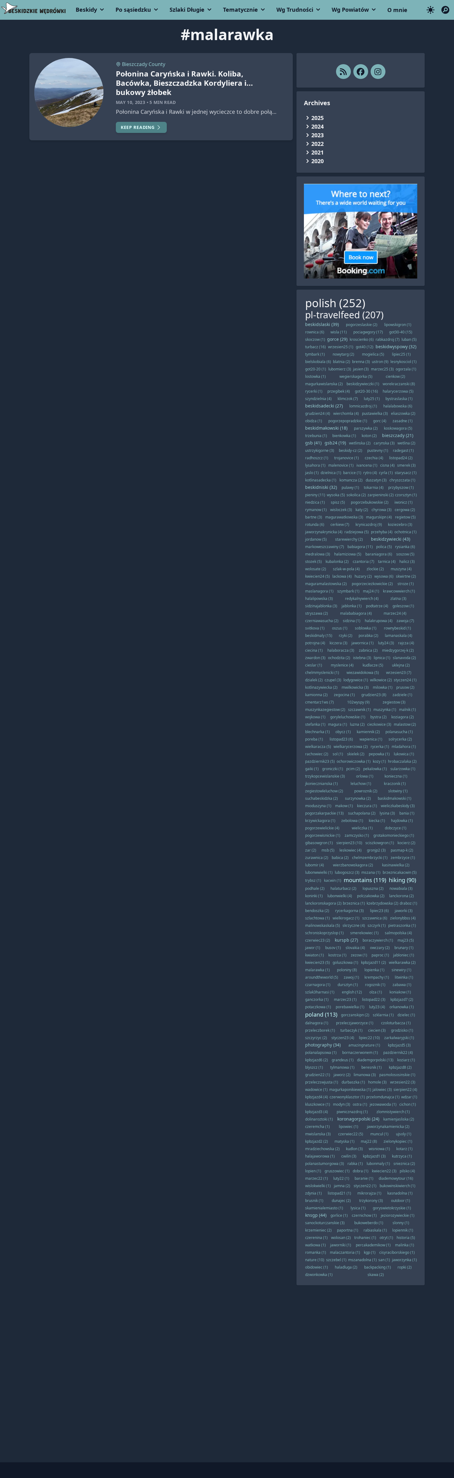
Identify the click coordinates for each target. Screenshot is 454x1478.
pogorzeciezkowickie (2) (372, 583)
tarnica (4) (387, 561)
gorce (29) (337, 339)
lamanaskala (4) (398, 635)
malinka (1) (404, 1245)
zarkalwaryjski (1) (399, 1037)
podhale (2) (315, 888)
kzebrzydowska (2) (382, 903)
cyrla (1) (386, 472)
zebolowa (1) (352, 820)
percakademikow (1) (373, 1245)
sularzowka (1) (402, 768)
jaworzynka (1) (404, 1259)
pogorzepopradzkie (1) (347, 420)
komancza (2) (351, 480)
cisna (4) (387, 465)
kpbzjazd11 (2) (373, 962)
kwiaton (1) (314, 955)
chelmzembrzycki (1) (370, 857)
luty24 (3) (386, 643)
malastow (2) (405, 724)
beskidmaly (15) (318, 635)
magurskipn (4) (379, 517)
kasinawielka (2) (396, 865)
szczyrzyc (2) (316, 1037)
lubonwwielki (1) (319, 872)
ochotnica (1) (405, 532)
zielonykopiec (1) (398, 1141)
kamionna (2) (316, 694)
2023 (317, 135)
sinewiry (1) (401, 969)
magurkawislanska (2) (324, 383)
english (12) (352, 992)
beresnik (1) (371, 1067)
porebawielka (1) (350, 1006)
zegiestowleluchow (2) (324, 791)
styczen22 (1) (365, 1185)
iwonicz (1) (403, 502)
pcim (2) (353, 768)
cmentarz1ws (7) (319, 702)
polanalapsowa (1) (321, 1052)
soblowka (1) (365, 628)
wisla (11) (338, 332)
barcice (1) (352, 472)
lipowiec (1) (348, 1126)
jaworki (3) (404, 910)
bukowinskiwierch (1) (397, 1185)
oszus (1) (339, 628)
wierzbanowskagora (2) (353, 865)
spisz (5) (338, 502)
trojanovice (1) (346, 457)
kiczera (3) (338, 643)
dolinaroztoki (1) (319, 1119)
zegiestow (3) (394, 702)
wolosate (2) (315, 569)
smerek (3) (406, 465)
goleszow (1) (403, 606)
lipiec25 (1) (401, 354)
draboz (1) (408, 903)
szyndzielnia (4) (318, 398)
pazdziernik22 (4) (398, 1052)
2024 (317, 126)
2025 (317, 118)
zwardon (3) (315, 657)
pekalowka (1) (375, 768)
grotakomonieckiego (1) (393, 835)
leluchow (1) (361, 783)
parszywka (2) (366, 428)
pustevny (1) (377, 450)
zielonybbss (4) (403, 918)
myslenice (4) (342, 665)
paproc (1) (380, 955)
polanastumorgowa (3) (324, 1163)
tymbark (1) (315, 354)
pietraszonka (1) (402, 925)
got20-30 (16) (366, 391)
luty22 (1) (341, 1178)
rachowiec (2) (316, 754)
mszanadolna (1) (362, 1259)
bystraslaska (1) (399, 398)
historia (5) (406, 1237)
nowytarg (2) (343, 354)
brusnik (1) (314, 1200)
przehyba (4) (382, 532)
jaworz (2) (342, 1074)
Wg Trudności (294, 9)
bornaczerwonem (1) (360, 1052)
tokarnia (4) (374, 487)
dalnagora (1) (316, 1023)
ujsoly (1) (403, 1134)
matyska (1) (344, 1141)
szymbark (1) (348, 591)
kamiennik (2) (368, 731)
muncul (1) (379, 1134)
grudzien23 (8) (373, 694)
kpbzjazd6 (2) (316, 1060)
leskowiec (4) (350, 850)
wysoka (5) (336, 494)
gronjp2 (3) (376, 850)
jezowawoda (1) (383, 1104)
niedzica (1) (315, 502)
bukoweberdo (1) (368, 1222)
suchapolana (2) (362, 813)
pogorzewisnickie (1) (322, 835)
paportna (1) (347, 1230)
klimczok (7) (348, 398)
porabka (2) (368, 635)
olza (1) (375, 992)
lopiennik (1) (402, 1230)
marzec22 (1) (316, 1178)
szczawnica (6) (374, 918)
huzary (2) (363, 576)
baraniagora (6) (378, 554)
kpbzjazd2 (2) (316, 1141)
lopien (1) (313, 1171)
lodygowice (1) (355, 680)
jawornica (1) (362, 643)
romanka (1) (315, 1252)
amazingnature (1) (364, 1045)
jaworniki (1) (340, 1245)
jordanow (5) (316, 539)
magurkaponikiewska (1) (350, 1089)
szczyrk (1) (377, 925)
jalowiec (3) (382, 1089)
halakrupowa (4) (379, 620)
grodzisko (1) (402, 1030)
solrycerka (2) (400, 739)
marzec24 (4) (395, 613)
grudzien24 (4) (317, 413)
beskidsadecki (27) (324, 406)
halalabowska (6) (397, 406)
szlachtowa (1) (317, 918)
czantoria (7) (363, 561)
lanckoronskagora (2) (323, 903)
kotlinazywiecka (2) (321, 687)
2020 (317, 161)
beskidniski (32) (321, 487)
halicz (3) (407, 561)
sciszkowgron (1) (379, 842)
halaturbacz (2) (343, 888)
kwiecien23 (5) (317, 962)
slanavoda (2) (404, 657)
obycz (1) (343, 731)
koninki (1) (314, 895)
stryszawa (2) (316, 613)
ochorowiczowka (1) (354, 761)
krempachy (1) (376, 977)
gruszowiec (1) (337, 1171)
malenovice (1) (341, 465)
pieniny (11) (315, 494)
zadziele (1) (402, 694)
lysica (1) (358, 1208)
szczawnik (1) (359, 709)
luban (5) (409, 339)
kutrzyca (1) (402, 1156)
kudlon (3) (354, 1148)
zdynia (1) (313, 1193)
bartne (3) (313, 517)
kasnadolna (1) (400, 1193)
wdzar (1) (409, 1097)
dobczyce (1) (395, 828)
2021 (317, 152)
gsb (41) (313, 443)
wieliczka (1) (362, 828)
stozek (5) (313, 561)
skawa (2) (376, 1274)
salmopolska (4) (398, 932)
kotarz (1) (404, 1148)
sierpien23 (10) (349, 842)
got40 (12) (364, 346)
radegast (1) (403, 450)
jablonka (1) (352, 606)
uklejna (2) (401, 665)
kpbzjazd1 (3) (374, 1156)
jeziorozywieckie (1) (397, 1215)
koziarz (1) (406, 1060)
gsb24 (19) (335, 443)
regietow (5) (405, 517)
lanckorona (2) (401, 895)
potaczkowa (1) (318, 1006)
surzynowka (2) (358, 798)
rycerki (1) (313, 391)
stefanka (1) (315, 724)
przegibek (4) (338, 391)
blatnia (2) (341, 361)
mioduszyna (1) (318, 805)
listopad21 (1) (339, 1193)
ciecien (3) (377, 1030)
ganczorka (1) (317, 999)
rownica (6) (314, 332)
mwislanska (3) (318, 1134)
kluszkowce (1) (317, 1104)
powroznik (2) (365, 791)
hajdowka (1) (402, 820)
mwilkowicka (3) (355, 687)
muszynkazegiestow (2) (325, 709)
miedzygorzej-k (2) (398, 650)
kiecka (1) (377, 820)
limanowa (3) (365, 1074)
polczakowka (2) (371, 895)
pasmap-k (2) (402, 850)
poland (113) (321, 1014)
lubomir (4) (314, 865)
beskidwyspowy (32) (396, 346)
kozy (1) (379, 761)
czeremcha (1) (317, 1126)
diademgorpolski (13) (375, 1060)
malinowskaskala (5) (322, 925)
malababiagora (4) (356, 613)
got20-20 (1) (315, 369)
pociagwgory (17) (368, 332)
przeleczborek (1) (320, 1030)
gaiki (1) (312, 768)
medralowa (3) (317, 554)
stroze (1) (405, 583)
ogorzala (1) (406, 369)
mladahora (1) (404, 746)
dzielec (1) (406, 1015)
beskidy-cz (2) (350, 450)
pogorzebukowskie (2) (370, 502)
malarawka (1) (317, 969)
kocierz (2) (406, 842)
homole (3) (377, 1082)
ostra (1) (360, 1104)
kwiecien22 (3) (384, 1171)
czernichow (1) (364, 1215)
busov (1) (333, 947)
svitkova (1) (315, 628)
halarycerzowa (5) (398, 391)
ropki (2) (404, 1267)
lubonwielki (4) (339, 895)
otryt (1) (386, 1237)
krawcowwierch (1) (399, 591)
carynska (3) (384, 443)
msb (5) (328, 850)
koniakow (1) (400, 992)
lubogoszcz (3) (347, 872)
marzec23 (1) (345, 999)
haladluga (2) (346, 1267)
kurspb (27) (346, 940)
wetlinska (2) (360, 443)
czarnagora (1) (317, 984)
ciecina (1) (314, 650)
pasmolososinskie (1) (397, 1074)
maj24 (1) (371, 591)
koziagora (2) (402, 717)
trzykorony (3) (371, 1200)
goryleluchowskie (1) (347, 717)
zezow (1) (359, 955)
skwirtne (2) (406, 576)
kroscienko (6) (362, 339)
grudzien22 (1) (317, 1074)
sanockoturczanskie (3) (325, 1222)
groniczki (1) (332, 768)
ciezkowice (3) (379, 724)
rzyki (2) (345, 635)
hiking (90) (402, 880)
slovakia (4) (355, 947)
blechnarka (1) (317, 731)
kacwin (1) (332, 880)
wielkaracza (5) (318, 746)
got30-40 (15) (400, 332)
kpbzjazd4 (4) (316, 1097)
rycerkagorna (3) (349, 910)
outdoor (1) (400, 1200)
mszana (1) (370, 872)
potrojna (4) (315, 643)
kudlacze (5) (373, 665)
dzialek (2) (314, 680)
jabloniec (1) (403, 955)
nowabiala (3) (401, 888)
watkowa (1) (315, 1245)
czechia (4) (374, 457)
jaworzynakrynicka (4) (324, 532)
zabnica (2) (368, 650)
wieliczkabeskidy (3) (398, 805)
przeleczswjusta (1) (321, 1082)
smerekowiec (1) (364, 932)
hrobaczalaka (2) (402, 761)
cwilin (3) (348, 1156)
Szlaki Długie (187, 9)
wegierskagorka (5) (355, 376)
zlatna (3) (398, 598)
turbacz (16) (315, 346)
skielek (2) (355, 754)
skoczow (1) (315, 339)
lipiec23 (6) (379, 910)
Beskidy (86, 9)
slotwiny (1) (398, 791)
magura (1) (337, 724)
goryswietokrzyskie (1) (392, 1208)
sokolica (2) (356, 494)
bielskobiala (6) (318, 361)
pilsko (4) (407, 1171)
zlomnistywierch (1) (393, 1111)
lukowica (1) (404, 754)
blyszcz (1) (314, 1067)
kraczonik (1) (395, 783)
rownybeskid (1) (397, 628)
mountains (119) (365, 880)
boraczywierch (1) (378, 940)
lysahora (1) (315, 465)
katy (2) (361, 509)
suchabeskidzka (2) (321, 798)
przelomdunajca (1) (383, 1097)
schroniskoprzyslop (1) (324, 932)
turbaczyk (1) (351, 1030)
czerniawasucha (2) (321, 620)
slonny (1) (401, 1222)
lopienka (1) (374, 969)
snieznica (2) (404, 1163)
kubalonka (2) (337, 561)
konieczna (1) (396, 776)
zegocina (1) (344, 694)
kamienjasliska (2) (398, 1119)
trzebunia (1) (316, 435)
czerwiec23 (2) (317, 940)
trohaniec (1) (365, 1237)
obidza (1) (313, 420)
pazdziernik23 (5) (320, 761)
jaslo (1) (312, 472)
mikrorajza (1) (369, 1193)
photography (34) (323, 1045)
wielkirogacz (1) (346, 918)
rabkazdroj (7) (388, 339)
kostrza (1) (337, 955)
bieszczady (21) (397, 435)
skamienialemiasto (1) (324, 1208)
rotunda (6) (314, 524)
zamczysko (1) (357, 835)
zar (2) (310, 850)
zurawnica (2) (316, 857)
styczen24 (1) (405, 680)
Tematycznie (240, 9)
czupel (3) (333, 680)
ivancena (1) (366, 465)
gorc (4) (379, 420)
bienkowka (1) (344, 435)
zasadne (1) (403, 420)
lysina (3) (387, 813)
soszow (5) (405, 554)
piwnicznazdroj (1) (352, 1111)
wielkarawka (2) (402, 962)
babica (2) (340, 857)
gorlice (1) (339, 1215)
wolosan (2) (341, 1237)
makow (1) (344, 805)
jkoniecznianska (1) (321, 783)
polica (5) (384, 546)
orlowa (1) (364, 776)
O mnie (397, 10)
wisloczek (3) (341, 509)
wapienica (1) (370, 739)
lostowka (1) (315, 376)
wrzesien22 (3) (402, 1082)
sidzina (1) (351, 620)
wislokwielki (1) (318, 1185)
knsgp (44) (315, 1215)
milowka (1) (383, 687)
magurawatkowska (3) (344, 517)
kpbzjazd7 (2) (401, 999)
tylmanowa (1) (342, 1067)
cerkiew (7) (339, 524)
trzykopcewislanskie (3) (325, 776)
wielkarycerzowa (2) (351, 746)
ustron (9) (380, 361)
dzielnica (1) (331, 472)
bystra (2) (378, 717)
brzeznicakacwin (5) (400, 872)
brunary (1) (404, 947)
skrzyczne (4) (354, 925)
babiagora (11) (360, 546)
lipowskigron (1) (397, 324)
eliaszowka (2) (403, 413)
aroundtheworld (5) (321, 977)
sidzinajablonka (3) (321, 606)
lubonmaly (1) (378, 1163)
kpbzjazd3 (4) (316, 1111)
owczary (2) (380, 947)
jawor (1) (312, 947)
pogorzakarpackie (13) (324, 813)
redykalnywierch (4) (362, 598)
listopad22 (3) (373, 999)
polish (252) (335, 303)
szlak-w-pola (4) (346, 569)
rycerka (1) (380, 746)
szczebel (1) (336, 1259)
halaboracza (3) (340, 650)
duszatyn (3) (376, 480)
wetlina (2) (406, 443)
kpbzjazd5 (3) (399, 1045)
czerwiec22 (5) (350, 1134)
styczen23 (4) (342, 1037)
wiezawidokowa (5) (363, 672)
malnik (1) (407, 709)
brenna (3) (361, 361)
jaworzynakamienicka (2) (388, 1126)
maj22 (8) (369, 1141)
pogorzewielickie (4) (322, 828)
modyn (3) (341, 1104)
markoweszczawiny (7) (324, 546)
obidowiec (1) (316, 1267)
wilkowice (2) (381, 680)
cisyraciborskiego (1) (397, 1252)
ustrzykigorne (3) (319, 450)
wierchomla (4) (346, 413)
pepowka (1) (379, 754)
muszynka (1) (384, 709)
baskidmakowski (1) (394, 798)
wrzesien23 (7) (398, 672)
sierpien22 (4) (405, 1089)
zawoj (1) (351, 977)
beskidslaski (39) (322, 324)
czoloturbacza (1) (396, 1023)
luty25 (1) (372, 398)
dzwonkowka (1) (319, 1274)
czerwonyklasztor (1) (347, 1097)
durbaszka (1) (353, 1082)
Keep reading (137, 127)
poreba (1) (314, 739)
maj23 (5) (405, 940)
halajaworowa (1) (320, 1156)
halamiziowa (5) (347, 554)
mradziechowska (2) (322, 1148)
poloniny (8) (347, 969)
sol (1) (338, 754)
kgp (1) (370, 1252)
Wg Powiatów (350, 9)
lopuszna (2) (373, 888)
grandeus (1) (343, 1060)
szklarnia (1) (383, 1015)
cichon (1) (407, 1104)
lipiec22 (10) (369, 1037)
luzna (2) (357, 724)
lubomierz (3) (339, 369)
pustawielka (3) (375, 413)
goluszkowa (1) (345, 962)
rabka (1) (355, 1163)
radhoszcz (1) (316, 457)
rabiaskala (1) (375, 1230)
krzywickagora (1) (320, 820)
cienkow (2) (395, 376)
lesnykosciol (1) (403, 361)
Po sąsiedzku (133, 9)
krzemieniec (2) (318, 1230)
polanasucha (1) (399, 731)
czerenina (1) (316, 1237)
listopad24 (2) (401, 457)
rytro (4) (370, 472)
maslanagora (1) (319, 591)
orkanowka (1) (401, 1006)
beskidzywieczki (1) (363, 383)
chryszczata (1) (402, 480)
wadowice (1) (316, 1089)
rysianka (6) (405, 546)
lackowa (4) (342, 576)
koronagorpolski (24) (358, 1119)
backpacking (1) (377, 1267)
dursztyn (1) (348, 984)
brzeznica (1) (354, 903)
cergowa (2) (405, 509)
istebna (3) (362, 657)
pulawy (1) (350, 487)
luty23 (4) (377, 1006)
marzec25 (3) (382, 369)
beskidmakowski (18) (326, 428)
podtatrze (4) (377, 606)
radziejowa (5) (356, 532)
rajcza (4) (406, 643)
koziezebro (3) (400, 524)
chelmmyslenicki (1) (322, 672)
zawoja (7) (405, 620)
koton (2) (369, 435)
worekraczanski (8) (399, 383)
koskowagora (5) (398, 428)
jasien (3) (361, 369)
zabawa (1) (402, 984)
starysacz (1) (406, 472)
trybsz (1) (313, 880)
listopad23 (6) (341, 739)
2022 (317, 143)
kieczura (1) (367, 805)
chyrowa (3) (382, 509)
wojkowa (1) (315, 717)
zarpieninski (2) (381, 494)
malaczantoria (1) (345, 1252)
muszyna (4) (401, 569)
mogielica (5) (373, 354)
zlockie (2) (375, 569)
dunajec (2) (341, 1200)
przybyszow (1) (401, 487)
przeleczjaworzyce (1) (354, 1023)
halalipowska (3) (319, 598)
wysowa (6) (383, 576)
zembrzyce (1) (403, 857)
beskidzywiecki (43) (390, 539)
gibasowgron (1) (319, 842)
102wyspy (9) (358, 702)
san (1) (384, 1259)
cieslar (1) (313, 665)
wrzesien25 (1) (340, 346)
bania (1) (406, 813)
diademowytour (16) (396, 1178)
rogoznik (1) (375, 984)
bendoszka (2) (317, 910)
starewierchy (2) (349, 539)
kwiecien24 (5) (317, 576)
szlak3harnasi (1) (319, 992)
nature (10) (314, 1259)
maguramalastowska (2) (326, 583)
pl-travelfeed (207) (344, 314)
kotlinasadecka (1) (320, 480)
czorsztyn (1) (406, 494)
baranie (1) (364, 1178)
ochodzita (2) (339, 657)
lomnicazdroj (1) (363, 406)
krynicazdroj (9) (368, 524)
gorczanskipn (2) (355, 1015)
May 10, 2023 (130, 102)
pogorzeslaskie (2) (361, 324)
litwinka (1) (404, 977)
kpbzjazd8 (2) (400, 1067)
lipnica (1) (382, 657)
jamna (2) (342, 1185)
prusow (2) (405, 687)
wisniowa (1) (379, 1148)
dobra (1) (360, 1171)
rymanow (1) (316, 509)
